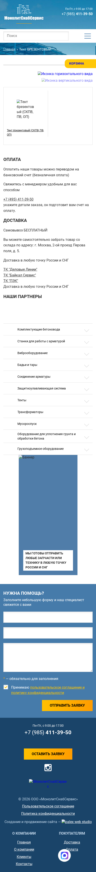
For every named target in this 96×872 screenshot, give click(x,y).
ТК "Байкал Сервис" (19, 275)
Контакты (24, 864)
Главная (24, 842)
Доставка (72, 842)
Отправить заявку (67, 705)
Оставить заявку (48, 754)
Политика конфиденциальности (48, 813)
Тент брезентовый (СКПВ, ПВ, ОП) (25, 132)
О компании (24, 849)
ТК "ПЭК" (10, 281)
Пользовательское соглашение (48, 806)
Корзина (76, 63)
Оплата (72, 849)
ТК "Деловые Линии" (20, 269)
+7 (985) (77, 14)
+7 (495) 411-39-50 (18, 199)
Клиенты (24, 857)
